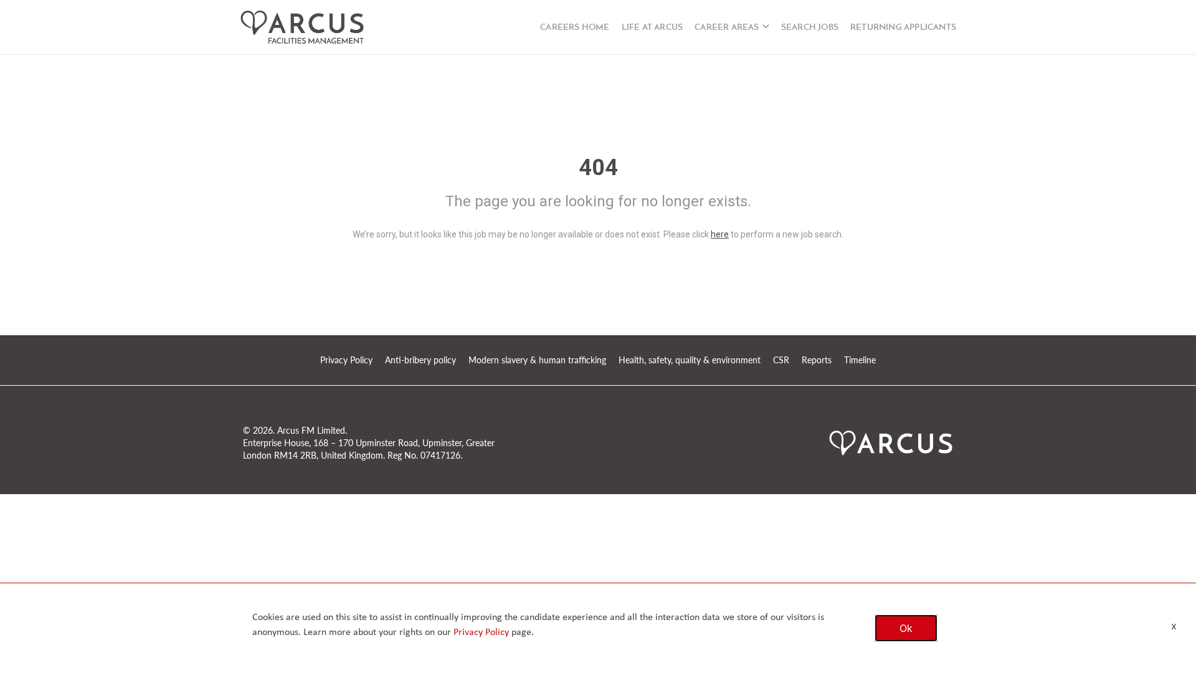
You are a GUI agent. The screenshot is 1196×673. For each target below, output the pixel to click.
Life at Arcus (652, 27)
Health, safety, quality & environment (690, 360)
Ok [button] (906, 628)
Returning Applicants (903, 27)
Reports (817, 360)
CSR (781, 360)
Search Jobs (809, 27)
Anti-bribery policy (420, 360)
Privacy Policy (346, 360)
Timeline (860, 360)
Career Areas (727, 27)
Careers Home (574, 27)
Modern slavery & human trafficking (537, 360)
